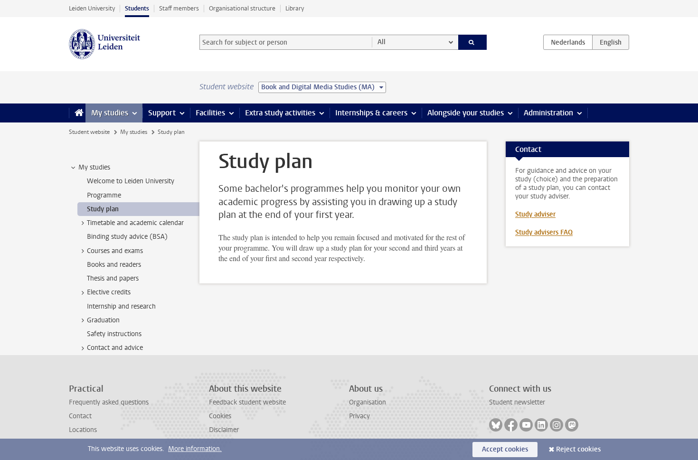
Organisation (367, 402)
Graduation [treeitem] (103, 320)
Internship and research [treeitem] (121, 306)
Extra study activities (280, 113)
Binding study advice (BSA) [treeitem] (127, 236)
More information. (195, 448)
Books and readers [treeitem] (114, 264)
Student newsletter (517, 402)
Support (162, 113)
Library (294, 8)
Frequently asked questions (109, 402)
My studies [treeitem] (94, 167)
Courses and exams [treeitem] (115, 250)
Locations (83, 429)
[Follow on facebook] (511, 425)
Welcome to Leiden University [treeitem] (130, 181)
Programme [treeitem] (104, 195)
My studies (109, 113)
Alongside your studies (465, 113)
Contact (80, 416)
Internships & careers (371, 113)
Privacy (359, 416)
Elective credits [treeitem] (109, 292)
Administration (548, 113)
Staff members (179, 8)
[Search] (472, 42)
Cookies (220, 416)
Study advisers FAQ (544, 232)
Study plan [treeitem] (103, 209)
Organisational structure (242, 8)
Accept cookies (505, 449)
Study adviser (535, 214)
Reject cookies (578, 449)
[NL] (568, 42)
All (381, 42)
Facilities (210, 113)
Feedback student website (247, 402)
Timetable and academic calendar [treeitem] (135, 222)
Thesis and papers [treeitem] (113, 278)
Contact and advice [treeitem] (115, 347)
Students (137, 8)
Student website (89, 132)
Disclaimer (224, 429)
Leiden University (92, 8)
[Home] (77, 112)
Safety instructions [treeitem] (114, 333)
